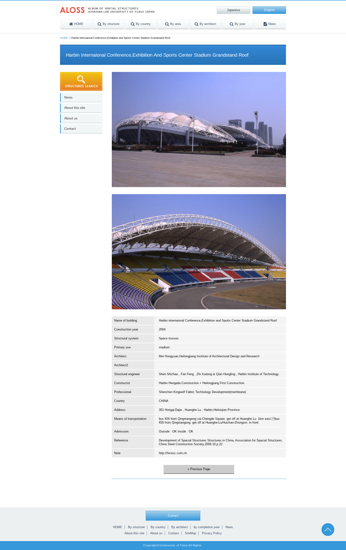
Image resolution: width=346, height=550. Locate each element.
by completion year (207, 527)
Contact (70, 128)
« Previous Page (199, 469)
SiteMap (190, 533)
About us (70, 118)
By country (158, 527)
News (68, 97)
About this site (74, 108)
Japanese (233, 10)
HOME (64, 37)
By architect (179, 527)
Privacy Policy (212, 533)
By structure (136, 527)
